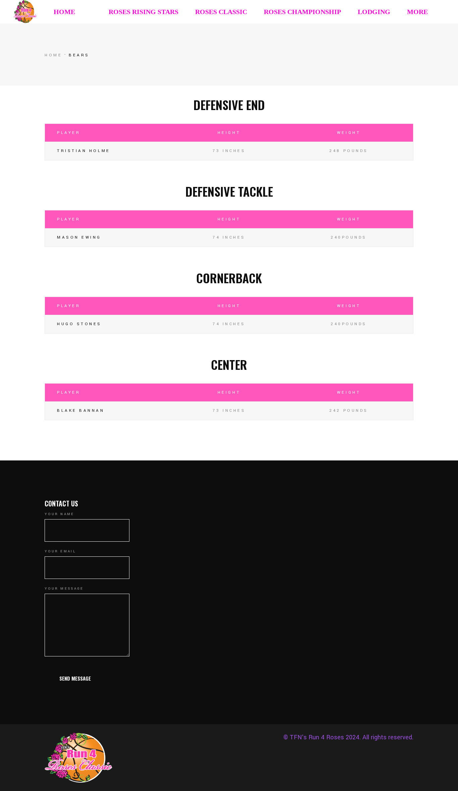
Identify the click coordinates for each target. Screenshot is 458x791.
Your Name (59, 514)
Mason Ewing (79, 237)
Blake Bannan (81, 410)
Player (68, 133)
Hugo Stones (79, 324)
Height (229, 133)
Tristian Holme (83, 151)
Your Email (60, 551)
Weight (348, 133)
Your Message (64, 589)
